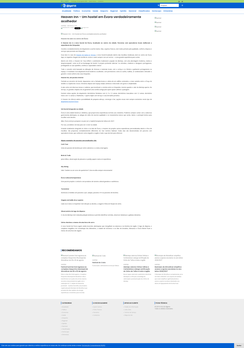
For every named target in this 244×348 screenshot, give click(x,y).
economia (86, 11)
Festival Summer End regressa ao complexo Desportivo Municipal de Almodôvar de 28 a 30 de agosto (74, 269)
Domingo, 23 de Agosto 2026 (79, 1)
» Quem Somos (97, 307)
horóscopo (156, 11)
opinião (123, 11)
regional (114, 11)
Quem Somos (92, 1)
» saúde (63, 315)
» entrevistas (65, 334)
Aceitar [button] (239, 345)
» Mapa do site (128, 315)
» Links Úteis (127, 309)
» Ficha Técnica (97, 309)
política (76, 11)
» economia (64, 312)
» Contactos (96, 315)
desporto (104, 11)
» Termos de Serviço (129, 312)
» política (64, 309)
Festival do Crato (99, 262)
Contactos (100, 1)
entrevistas (168, 11)
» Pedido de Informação (130, 307)
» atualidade (65, 307)
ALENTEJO (63, 264)
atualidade (66, 11)
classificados (144, 11)
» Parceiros (95, 312)
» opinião (64, 323)
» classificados (65, 329)
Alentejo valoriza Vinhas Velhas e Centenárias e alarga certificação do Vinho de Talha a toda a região (136, 269)
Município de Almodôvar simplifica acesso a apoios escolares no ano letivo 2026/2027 (168, 269)
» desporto (64, 318)
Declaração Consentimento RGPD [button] (93, 345)
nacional (132, 11)
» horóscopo (65, 332)
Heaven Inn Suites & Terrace (86, 55)
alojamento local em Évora (69, 101)
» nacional (64, 326)
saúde (95, 11)
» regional (64, 321)
